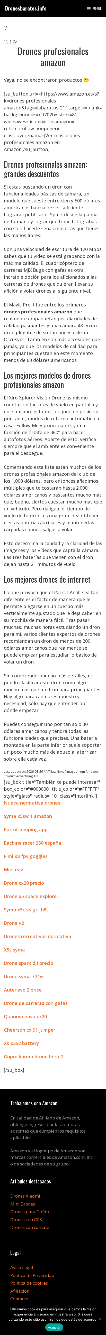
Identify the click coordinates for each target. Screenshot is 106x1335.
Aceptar (54, 1327)
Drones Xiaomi (25, 1196)
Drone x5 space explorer (31, 896)
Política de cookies (29, 1283)
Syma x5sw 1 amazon (28, 816)
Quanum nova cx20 (25, 1016)
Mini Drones (22, 1204)
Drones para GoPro (29, 1212)
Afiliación (19, 1291)
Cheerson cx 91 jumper (29, 1030)
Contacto (19, 1299)
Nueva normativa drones (32, 803)
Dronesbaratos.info (26, 8)
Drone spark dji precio (28, 963)
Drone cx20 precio (24, 883)
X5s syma (14, 950)
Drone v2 (14, 923)
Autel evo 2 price (23, 990)
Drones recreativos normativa (37, 936)
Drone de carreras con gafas (36, 1003)
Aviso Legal (21, 1267)
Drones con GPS (26, 1219)
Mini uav (13, 869)
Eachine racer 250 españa (32, 843)
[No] (99, 1318)
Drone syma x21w (24, 976)
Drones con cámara (30, 1227)
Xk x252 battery (21, 1043)
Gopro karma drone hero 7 (33, 1056)
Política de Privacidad (32, 1275)
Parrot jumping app (26, 829)
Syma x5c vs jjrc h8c (26, 910)
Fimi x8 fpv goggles (26, 856)
